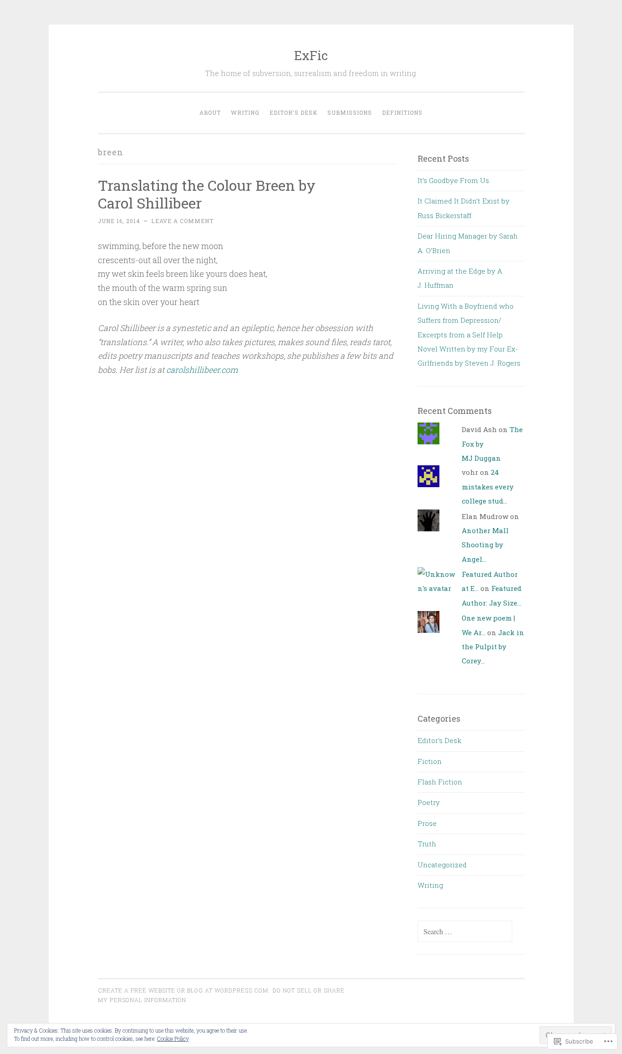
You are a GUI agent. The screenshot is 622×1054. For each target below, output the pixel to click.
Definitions (402, 112)
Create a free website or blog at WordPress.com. (184, 990)
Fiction (430, 761)
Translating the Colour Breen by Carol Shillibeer (207, 194)
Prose (427, 823)
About (210, 112)
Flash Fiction (440, 781)
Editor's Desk (439, 740)
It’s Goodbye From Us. (454, 180)
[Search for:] (465, 931)
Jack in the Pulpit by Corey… (493, 647)
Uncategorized (442, 864)
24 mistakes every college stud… (488, 486)
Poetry (429, 802)
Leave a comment (182, 220)
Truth (427, 843)
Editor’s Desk (293, 112)
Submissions (349, 112)
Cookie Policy (173, 1038)
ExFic (311, 55)
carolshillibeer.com (202, 369)
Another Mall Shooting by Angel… (485, 545)
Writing (245, 112)
